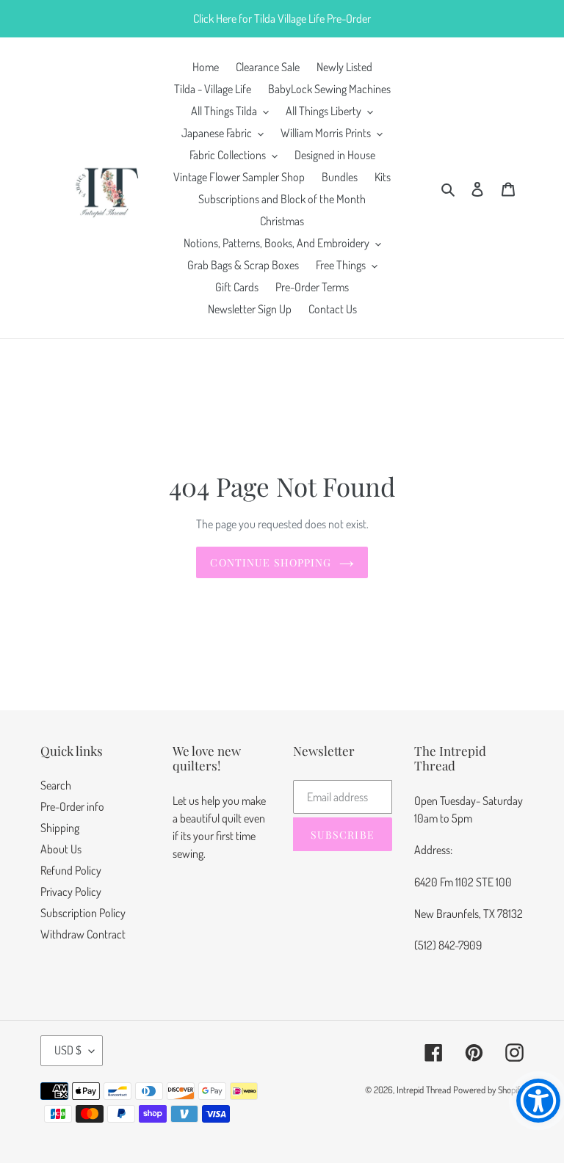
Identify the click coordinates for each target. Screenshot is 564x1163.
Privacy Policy (70, 891)
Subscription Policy (83, 912)
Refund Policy (70, 870)
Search (55, 785)
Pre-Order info (72, 806)
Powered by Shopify (488, 1089)
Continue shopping (270, 562)
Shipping (59, 827)
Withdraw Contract (83, 934)
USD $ (68, 1050)
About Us (61, 849)
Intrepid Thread (424, 1089)
